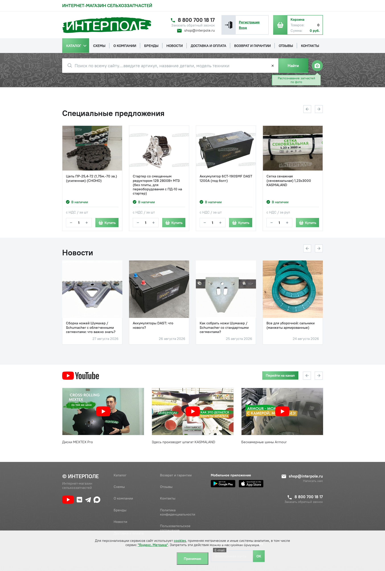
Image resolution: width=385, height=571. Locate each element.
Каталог (120, 475)
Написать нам (313, 481)
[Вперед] (319, 109)
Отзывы (166, 486)
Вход (243, 27)
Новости (120, 521)
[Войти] (228, 25)
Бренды (120, 510)
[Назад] (307, 109)
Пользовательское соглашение (175, 528)
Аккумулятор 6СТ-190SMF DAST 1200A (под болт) (226, 178)
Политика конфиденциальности (177, 512)
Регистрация (249, 22)
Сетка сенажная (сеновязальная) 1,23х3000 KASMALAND (288, 180)
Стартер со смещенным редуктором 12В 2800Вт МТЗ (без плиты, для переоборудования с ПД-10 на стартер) (157, 184)
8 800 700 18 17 (196, 20)
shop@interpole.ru (199, 30)
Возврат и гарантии (176, 475)
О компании (123, 498)
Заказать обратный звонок (193, 25)
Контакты (167, 498)
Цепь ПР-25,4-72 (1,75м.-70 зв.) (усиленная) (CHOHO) (91, 178)
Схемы (119, 486)
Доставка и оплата (128, 533)
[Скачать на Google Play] (223, 483)
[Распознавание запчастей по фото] (317, 65)
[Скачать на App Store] (251, 483)
